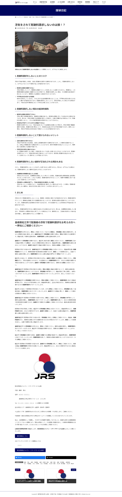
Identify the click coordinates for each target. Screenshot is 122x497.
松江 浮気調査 (44, 463)
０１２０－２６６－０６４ (26, 403)
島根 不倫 (26, 462)
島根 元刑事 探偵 (44, 462)
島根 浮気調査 (60, 462)
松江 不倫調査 (27, 463)
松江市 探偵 (52, 463)
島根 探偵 (52, 462)
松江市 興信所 (70, 463)
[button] (22, 436)
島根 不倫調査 (34, 462)
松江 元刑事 (36, 463)
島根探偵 (68, 462)
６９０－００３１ (24, 394)
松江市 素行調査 (61, 463)
